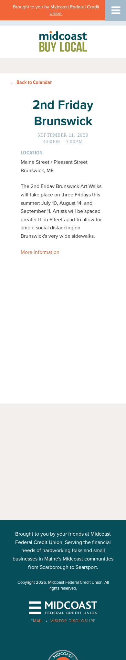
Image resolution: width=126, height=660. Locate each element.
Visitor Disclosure (73, 620)
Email (36, 620)
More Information (40, 252)
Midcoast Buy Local (63, 41)
